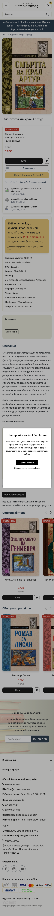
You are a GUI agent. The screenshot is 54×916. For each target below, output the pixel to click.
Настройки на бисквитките (27, 468)
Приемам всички (27, 462)
